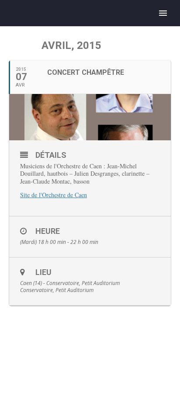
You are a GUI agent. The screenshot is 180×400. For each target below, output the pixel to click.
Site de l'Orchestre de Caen (53, 195)
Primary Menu (163, 13)
